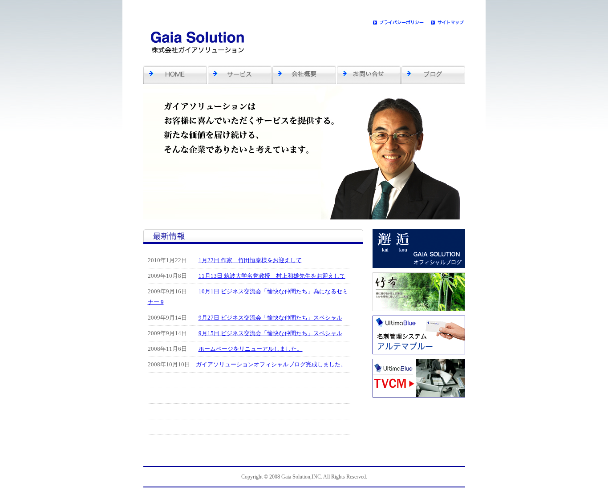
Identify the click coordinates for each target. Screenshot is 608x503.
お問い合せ (369, 74)
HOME (175, 74)
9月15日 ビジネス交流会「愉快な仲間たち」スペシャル (270, 333)
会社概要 (304, 74)
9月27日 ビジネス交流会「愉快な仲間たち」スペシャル (270, 317)
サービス (240, 74)
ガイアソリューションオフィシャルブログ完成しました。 (271, 364)
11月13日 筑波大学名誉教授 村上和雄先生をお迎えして (272, 275)
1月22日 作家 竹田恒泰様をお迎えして (250, 260)
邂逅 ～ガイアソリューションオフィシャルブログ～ (433, 74)
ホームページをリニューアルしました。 (251, 348)
